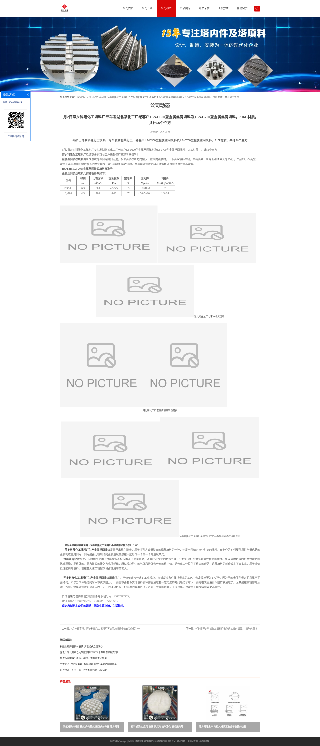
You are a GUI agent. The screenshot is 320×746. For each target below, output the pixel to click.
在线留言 (242, 8)
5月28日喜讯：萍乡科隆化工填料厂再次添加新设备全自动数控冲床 (105, 628)
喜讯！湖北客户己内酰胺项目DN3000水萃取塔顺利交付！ (89, 652)
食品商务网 (204, 741)
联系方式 (223, 8)
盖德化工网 (193, 741)
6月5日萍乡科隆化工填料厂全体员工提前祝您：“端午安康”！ (227, 628)
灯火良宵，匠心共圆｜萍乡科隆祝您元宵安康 (83, 670)
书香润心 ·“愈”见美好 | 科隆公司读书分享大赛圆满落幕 (88, 664)
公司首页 (128, 8)
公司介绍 (147, 8)
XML (174, 741)
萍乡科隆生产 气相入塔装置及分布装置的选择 (222, 726)
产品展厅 (185, 8)
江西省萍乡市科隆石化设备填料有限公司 (153, 741)
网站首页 (81, 97)
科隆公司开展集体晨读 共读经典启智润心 (81, 646)
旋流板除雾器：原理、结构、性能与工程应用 (83, 658)
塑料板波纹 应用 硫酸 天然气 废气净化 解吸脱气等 (157, 726)
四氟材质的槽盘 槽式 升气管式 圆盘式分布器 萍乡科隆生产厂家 (91, 727)
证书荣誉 (204, 8)
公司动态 (166, 8)
